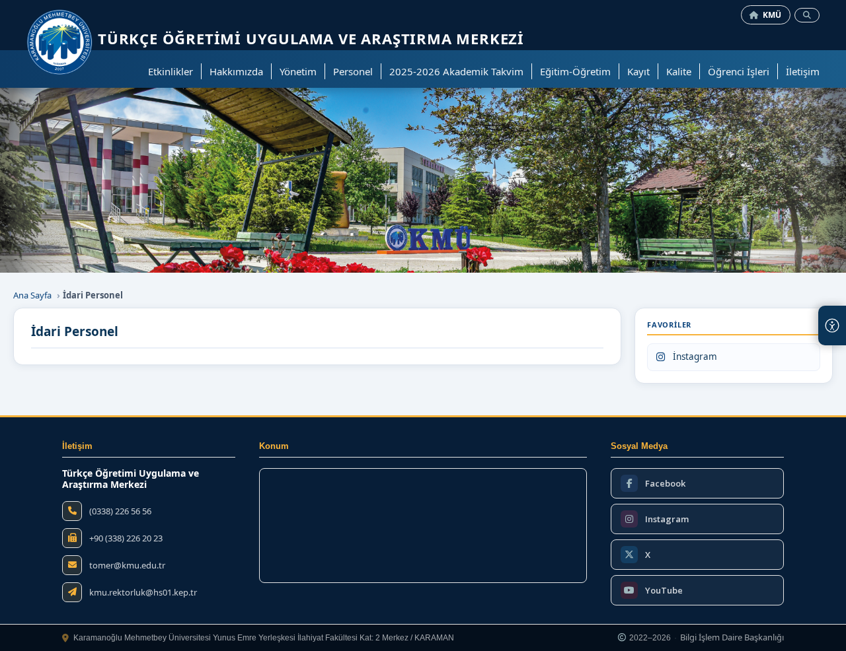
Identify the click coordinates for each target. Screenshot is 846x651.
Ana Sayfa (32, 295)
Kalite (678, 71)
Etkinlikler (170, 71)
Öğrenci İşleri (738, 71)
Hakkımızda (236, 71)
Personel (353, 71)
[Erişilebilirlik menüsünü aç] (832, 325)
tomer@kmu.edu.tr (127, 565)
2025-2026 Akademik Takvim (456, 71)
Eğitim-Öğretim (575, 71)
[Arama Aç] (807, 15)
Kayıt (638, 71)
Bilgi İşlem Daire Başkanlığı (732, 638)
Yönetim (298, 71)
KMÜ (772, 14)
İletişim (803, 71)
